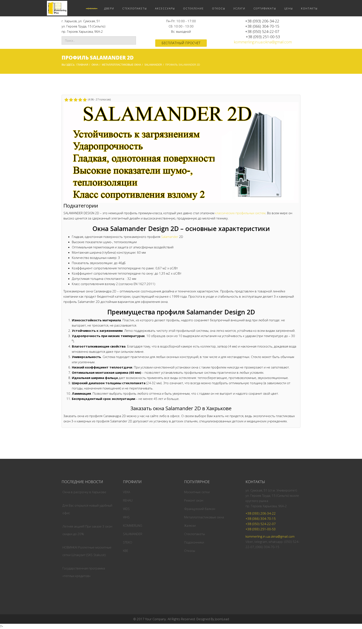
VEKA (126, 492)
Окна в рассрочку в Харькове (84, 492)
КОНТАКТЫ (309, 8)
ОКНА (91, 8)
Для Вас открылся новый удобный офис (87, 509)
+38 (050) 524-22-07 (262, 31)
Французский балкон (199, 509)
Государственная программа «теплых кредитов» (83, 572)
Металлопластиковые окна (204, 517)
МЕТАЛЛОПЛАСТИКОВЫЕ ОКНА (121, 64)
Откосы (189, 551)
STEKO (127, 542)
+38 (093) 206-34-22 (262, 20)
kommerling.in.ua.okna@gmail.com (263, 41)
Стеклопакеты (194, 534)
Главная (82, 64)
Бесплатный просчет (181, 43)
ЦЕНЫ (288, 8)
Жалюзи (190, 525)
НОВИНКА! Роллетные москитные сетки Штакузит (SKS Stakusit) (86, 551)
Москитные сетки (197, 492)
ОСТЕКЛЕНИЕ (193, 8)
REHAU (128, 500)
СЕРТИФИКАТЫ (264, 8)
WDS (126, 509)
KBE (125, 551)
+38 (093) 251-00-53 (263, 36)
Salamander (169, 237)
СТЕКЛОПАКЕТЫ (134, 8)
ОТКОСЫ (218, 8)
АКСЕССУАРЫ (165, 8)
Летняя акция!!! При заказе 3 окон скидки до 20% (87, 530)
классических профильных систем (240, 213)
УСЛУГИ (239, 8)
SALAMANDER (153, 64)
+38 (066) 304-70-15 (262, 26)
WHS (126, 517)
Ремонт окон (193, 500)
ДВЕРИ (109, 8)
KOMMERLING (132, 525)
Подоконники (194, 542)
